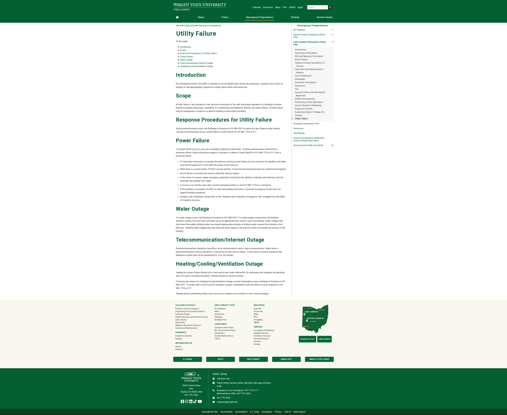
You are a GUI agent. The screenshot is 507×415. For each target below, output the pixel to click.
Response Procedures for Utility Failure (198, 53)
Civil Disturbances (303, 76)
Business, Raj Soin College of (187, 309)
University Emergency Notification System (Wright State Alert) (309, 139)
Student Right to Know (224, 336)
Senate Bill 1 (220, 333)
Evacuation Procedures (305, 82)
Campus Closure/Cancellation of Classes (310, 64)
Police (225, 17)
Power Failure (186, 56)
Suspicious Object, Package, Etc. (310, 112)
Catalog (178, 339)
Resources (298, 128)
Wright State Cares (319, 359)
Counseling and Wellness (264, 330)
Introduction (300, 49)
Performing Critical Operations (309, 102)
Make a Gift (286, 359)
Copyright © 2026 (210, 412)
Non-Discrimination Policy (225, 330)
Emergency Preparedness (259, 17)
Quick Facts (219, 314)
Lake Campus (181, 320)
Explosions (300, 85)
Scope (183, 50)
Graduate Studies (182, 314)
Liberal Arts (180, 322)
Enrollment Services (262, 336)
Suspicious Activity (304, 108)
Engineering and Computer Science (190, 311)
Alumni (182, 346)
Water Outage (186, 60)
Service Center (325, 17)
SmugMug (262, 320)
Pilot (285, 7)
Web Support (300, 412)
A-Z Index (187, 359)
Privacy (278, 412)
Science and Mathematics (186, 328)
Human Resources (261, 339)
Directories (268, 7)
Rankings (218, 317)
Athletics (182, 349)
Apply (300, 7)
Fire (296, 89)
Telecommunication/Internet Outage (196, 63)
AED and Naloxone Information (309, 56)
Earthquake (300, 79)
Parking (295, 17)
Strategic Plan (220, 320)
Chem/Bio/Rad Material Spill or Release (309, 71)
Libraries (257, 341)
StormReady (299, 133)
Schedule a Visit (307, 339)
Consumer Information (224, 327)
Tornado (298, 115)
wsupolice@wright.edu (227, 402)
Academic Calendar (183, 336)
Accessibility (227, 412)
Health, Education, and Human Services (191, 317)
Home (179, 25)
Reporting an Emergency (306, 53)
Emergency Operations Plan (306, 123)
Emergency (267, 412)
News (217, 311)
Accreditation (220, 309)
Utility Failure (301, 118)
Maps (277, 7)
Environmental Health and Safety (308, 145)
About (201, 17)
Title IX (217, 339)
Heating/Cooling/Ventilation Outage (196, 66)
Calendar (257, 7)
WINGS (292, 7)
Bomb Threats (301, 59)
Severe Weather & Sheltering (308, 105)
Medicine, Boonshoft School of (188, 325)
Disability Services (261, 333)
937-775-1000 (191, 395)
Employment (253, 359)
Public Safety (182, 9)
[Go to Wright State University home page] (199, 5)
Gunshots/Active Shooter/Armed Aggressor (310, 94)
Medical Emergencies (305, 99)
